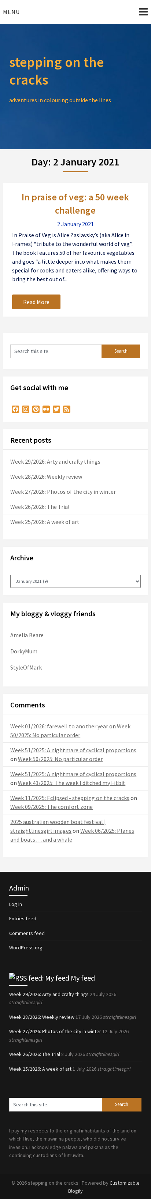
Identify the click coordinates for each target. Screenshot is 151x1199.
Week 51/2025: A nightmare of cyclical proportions (73, 750)
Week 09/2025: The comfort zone (51, 806)
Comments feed (27, 933)
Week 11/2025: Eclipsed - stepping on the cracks (69, 798)
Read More (36, 302)
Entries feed (22, 918)
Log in (15, 904)
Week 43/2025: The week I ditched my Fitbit (71, 782)
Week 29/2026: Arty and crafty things (55, 461)
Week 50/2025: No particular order (60, 759)
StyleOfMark (26, 667)
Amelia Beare (27, 635)
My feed (83, 977)
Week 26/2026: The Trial (40, 506)
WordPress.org (26, 947)
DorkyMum (23, 651)
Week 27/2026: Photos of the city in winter (63, 491)
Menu (11, 11)
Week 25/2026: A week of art (45, 521)
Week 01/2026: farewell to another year (59, 726)
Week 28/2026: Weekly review (46, 476)
